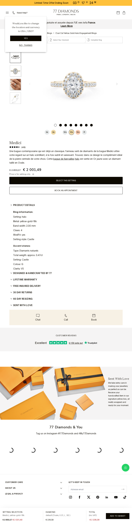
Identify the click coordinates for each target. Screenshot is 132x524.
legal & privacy (14, 494)
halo (77, 159)
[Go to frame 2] (60, 125)
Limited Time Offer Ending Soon (51, 3)
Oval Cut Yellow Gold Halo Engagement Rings (76, 33)
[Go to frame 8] (91, 125)
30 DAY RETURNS (22, 292)
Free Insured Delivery (27, 286)
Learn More (67, 26)
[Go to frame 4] (71, 125)
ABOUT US (10, 488)
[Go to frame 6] (81, 125)
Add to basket (117, 516)
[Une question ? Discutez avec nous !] (125, 468)
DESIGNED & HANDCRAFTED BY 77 (32, 273)
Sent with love (23, 305)
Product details (24, 205)
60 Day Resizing (23, 299)
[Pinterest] (98, 497)
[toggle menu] (7, 12)
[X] (89, 497)
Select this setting (66, 181)
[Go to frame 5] (76, 125)
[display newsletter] (123, 489)
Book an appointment (66, 190)
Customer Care (14, 482)
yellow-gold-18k (28, 221)
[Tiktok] (125, 497)
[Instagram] (70, 497)
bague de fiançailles (63, 159)
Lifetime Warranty (25, 279)
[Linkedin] (107, 497)
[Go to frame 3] (65, 125)
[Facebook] (79, 497)
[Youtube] (116, 497)
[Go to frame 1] (55, 125)
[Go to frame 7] (86, 125)
